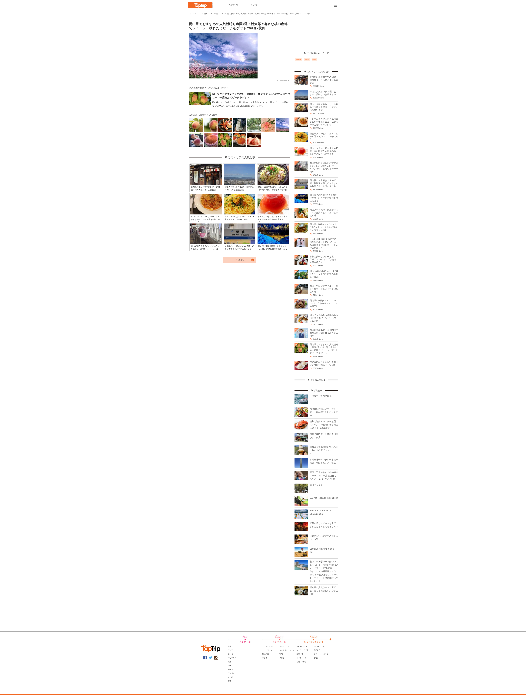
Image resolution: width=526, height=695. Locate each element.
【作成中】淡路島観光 (320, 396)
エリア (255, 5)
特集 (229, 681)
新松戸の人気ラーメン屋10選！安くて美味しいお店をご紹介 (324, 590)
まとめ (230, 677)
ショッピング (284, 646)
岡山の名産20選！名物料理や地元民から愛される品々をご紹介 (324, 333)
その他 (281, 658)
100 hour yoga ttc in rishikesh (324, 498)
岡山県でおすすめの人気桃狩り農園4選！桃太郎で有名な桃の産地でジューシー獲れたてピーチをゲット (263, 14)
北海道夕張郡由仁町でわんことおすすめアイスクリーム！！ (324, 450)
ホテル (264, 658)
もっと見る (240, 260)
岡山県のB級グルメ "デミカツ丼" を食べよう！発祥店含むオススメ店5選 (323, 227)
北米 (229, 662)
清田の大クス (316, 485)
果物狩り (298, 59)
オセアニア (232, 658)
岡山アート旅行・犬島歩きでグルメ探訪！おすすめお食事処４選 (324, 213)
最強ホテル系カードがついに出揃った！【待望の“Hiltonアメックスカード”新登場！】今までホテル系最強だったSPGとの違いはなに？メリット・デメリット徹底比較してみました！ (324, 571)
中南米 (230, 669)
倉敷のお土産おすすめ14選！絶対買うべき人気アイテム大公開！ (324, 80)
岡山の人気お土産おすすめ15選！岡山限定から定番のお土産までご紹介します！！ (324, 151)
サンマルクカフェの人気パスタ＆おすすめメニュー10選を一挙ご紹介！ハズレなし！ (324, 122)
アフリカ (231, 673)
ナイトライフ (267, 650)
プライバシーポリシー (322, 654)
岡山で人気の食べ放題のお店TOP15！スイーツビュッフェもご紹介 (324, 318)
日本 (206, 14)
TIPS (281, 654)
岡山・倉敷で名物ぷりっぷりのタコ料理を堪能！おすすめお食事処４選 (324, 107)
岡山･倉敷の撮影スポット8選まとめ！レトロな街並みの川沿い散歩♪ (324, 274)
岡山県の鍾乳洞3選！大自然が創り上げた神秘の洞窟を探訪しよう (324, 198)
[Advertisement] (316, 35)
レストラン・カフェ (286, 650)
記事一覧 (234, 5)
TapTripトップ (302, 646)
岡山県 (216, 14)
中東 (229, 666)
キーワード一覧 (302, 650)
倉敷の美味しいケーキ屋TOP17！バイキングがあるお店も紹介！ (323, 259)
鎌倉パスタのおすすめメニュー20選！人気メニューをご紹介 (324, 136)
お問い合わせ (301, 662)
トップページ (193, 14)
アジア (230, 650)
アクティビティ (268, 646)
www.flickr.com (284, 80)
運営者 (316, 658)
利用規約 (317, 650)
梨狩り (307, 59)
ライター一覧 (301, 658)
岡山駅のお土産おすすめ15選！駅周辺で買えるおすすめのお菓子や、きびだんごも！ (324, 183)
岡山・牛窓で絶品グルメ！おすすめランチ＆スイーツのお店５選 (324, 289)
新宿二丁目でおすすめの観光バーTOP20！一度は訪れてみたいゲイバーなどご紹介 (324, 475)
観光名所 (265, 654)
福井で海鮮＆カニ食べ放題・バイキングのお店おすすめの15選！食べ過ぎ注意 (324, 424)
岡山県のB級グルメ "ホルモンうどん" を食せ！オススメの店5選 (323, 303)
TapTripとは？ (319, 646)
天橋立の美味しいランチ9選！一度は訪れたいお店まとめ (324, 412)
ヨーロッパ (232, 654)
